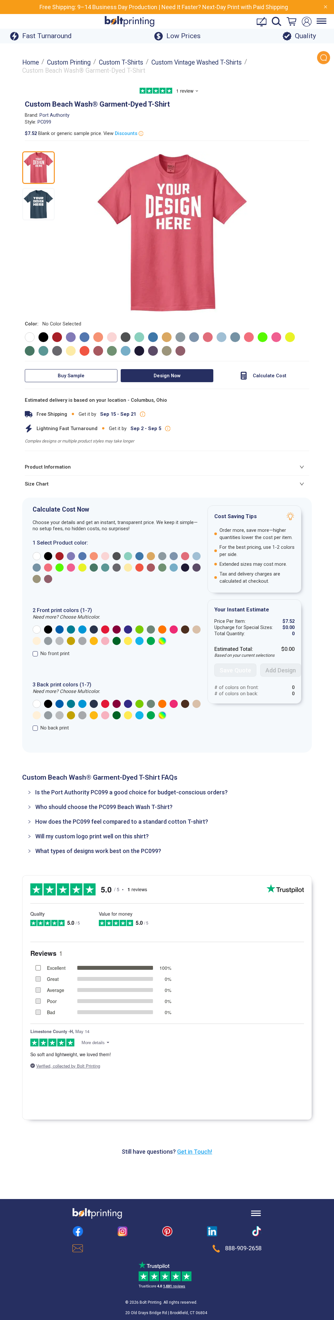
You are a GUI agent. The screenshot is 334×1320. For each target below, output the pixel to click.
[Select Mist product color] (37, 567)
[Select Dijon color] (167, 337)
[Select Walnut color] (167, 351)
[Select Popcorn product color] (128, 567)
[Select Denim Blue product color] (139, 556)
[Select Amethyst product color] (71, 556)
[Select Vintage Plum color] (153, 351)
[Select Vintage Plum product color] (196, 567)
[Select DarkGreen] (117, 641)
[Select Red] (105, 629)
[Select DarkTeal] (71, 629)
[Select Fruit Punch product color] (185, 556)
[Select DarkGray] (48, 641)
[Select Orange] (162, 629)
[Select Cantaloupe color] (98, 337)
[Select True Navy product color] (185, 567)
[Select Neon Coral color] (249, 337)
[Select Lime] (139, 629)
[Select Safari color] (112, 351)
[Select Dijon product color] (151, 556)
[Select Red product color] (59, 556)
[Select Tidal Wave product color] (174, 567)
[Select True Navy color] (139, 351)
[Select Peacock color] (43, 351)
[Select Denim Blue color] (153, 337)
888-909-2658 (243, 1248)
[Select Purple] (128, 629)
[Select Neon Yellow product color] (82, 567)
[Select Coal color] (125, 337)
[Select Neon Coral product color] (48, 567)
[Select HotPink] (174, 629)
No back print (54, 728)
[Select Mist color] (235, 337)
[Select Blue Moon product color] (82, 556)
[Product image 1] (38, 167)
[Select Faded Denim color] (194, 337)
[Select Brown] (185, 629)
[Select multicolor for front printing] (162, 641)
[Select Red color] (57, 337)
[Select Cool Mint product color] (128, 556)
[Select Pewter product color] (117, 567)
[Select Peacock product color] (105, 567)
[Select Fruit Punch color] (208, 337)
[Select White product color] (37, 556)
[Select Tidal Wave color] (125, 351)
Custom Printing (69, 62)
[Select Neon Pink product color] (71, 567)
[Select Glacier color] (221, 337)
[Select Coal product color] (117, 556)
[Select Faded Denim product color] (174, 556)
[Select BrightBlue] (82, 629)
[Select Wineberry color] (180, 351)
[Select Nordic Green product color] (94, 567)
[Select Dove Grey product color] (162, 556)
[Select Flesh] (37, 641)
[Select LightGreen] (151, 641)
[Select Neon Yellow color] (290, 337)
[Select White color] (30, 337)
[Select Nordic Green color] (30, 351)
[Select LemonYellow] (128, 641)
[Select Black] (48, 629)
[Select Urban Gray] (151, 629)
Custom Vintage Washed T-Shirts (196, 62)
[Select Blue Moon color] (84, 337)
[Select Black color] (43, 337)
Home (30, 62)
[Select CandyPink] (105, 641)
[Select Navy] (94, 629)
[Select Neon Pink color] (276, 337)
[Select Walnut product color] (37, 579)
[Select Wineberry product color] (48, 579)
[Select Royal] (59, 629)
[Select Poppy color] (84, 351)
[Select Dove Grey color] (180, 337)
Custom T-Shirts (121, 62)
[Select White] (37, 629)
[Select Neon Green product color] (59, 567)
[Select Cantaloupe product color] (94, 556)
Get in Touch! (194, 1151)
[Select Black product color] (48, 556)
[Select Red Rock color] (98, 351)
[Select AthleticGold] (94, 641)
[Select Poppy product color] (139, 567)
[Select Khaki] (196, 629)
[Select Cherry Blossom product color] (105, 556)
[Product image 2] (38, 204)
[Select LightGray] (59, 641)
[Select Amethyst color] (71, 337)
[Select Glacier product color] (196, 556)
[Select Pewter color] (57, 351)
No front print (54, 653)
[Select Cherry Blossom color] (112, 337)
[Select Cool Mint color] (139, 337)
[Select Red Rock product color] (151, 567)
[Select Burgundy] (117, 629)
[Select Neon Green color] (262, 337)
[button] (167, 792)
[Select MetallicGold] (71, 641)
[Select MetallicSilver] (82, 641)
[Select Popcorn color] (71, 351)
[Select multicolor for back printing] (162, 715)
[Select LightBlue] (139, 641)
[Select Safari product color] (162, 567)
